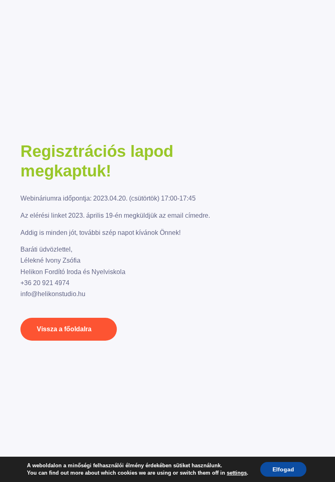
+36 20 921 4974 (44, 282)
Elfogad (283, 469)
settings (237, 473)
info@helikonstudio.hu (52, 293)
